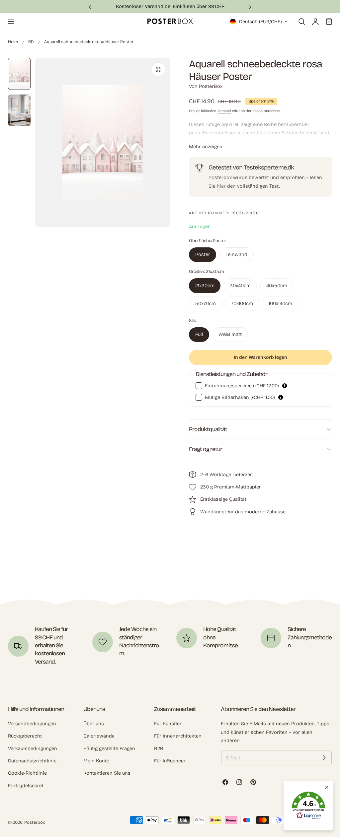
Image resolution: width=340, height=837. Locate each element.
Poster (202, 254)
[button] (11, 22)
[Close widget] (327, 787)
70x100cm (242, 303)
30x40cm (240, 286)
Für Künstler (168, 724)
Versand (224, 111)
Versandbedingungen (32, 724)
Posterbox (34, 822)
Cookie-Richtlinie (27, 773)
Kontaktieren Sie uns (106, 773)
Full (199, 334)
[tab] (19, 74)
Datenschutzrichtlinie (32, 761)
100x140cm (280, 303)
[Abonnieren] (324, 758)
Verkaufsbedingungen (32, 748)
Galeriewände (99, 736)
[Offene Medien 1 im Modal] (158, 69)
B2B (158, 748)
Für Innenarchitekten (178, 736)
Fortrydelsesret (25, 786)
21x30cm (204, 286)
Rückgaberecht (25, 736)
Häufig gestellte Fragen (109, 748)
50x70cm (205, 303)
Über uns (93, 724)
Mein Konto (96, 761)
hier (221, 186)
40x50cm (276, 286)
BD (31, 41)
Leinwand (236, 254)
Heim (13, 41)
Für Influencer (170, 761)
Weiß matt (230, 334)
